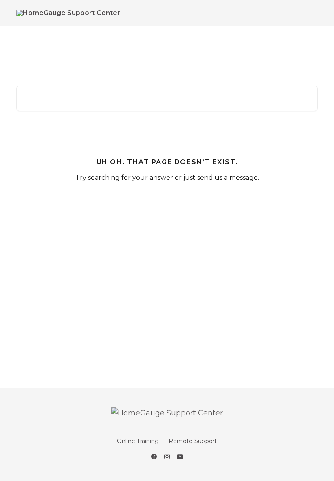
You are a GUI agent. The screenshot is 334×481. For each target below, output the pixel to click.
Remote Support (193, 441)
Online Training (138, 441)
